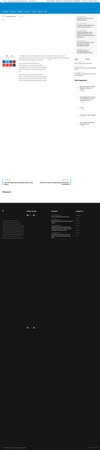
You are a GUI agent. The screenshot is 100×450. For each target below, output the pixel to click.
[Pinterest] (14, 61)
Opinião (77, 230)
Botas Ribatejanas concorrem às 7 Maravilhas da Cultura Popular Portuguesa (88, 98)
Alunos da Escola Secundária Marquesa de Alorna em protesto (87, 88)
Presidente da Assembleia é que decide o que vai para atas (85, 26)
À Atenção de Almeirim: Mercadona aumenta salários (84, 52)
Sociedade (78, 215)
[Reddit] (7, 65)
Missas (96, 447)
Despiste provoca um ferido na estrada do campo (12, 1)
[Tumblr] (14, 65)
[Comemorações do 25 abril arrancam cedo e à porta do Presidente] (36, 35)
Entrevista (78, 233)
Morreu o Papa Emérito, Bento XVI (83, 63)
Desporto (78, 218)
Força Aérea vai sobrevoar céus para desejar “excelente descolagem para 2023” (85, 44)
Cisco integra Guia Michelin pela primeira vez (87, 123)
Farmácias (91, 447)
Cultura (82, 108)
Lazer (77, 228)
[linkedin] (10, 61)
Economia (78, 223)
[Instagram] (90, 6)
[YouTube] (96, 6)
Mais (77, 235)
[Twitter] (93, 6)
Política (77, 220)
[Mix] (10, 65)
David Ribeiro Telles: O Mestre (88, 115)
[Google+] (3, 65)
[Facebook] (87, 6)
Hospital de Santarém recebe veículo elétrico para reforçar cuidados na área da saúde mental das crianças (86, 34)
